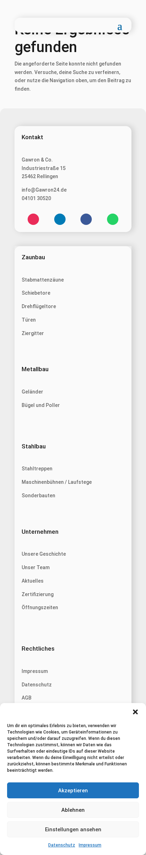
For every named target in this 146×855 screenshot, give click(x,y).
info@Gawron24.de (44, 190)
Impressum (90, 845)
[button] (135, 711)
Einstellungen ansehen (73, 829)
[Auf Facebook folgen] (86, 219)
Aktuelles (33, 581)
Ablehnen (73, 810)
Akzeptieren (73, 790)
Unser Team (36, 567)
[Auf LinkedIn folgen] (60, 219)
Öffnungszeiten (40, 607)
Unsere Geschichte (44, 554)
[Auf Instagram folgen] (33, 219)
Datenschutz (61, 845)
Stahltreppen (37, 468)
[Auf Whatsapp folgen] (112, 219)
